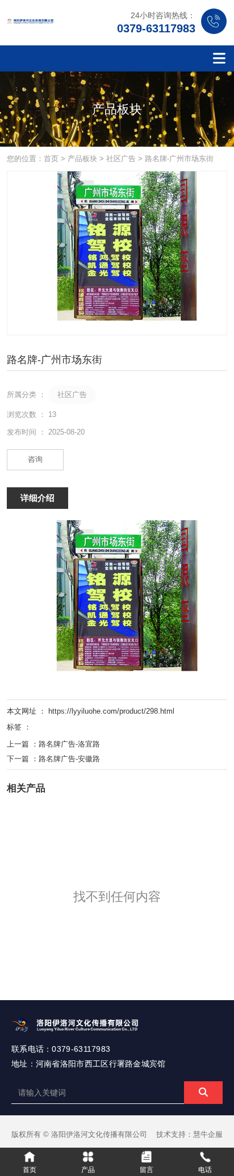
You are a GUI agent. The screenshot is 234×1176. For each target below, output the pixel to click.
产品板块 (82, 158)
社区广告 (121, 158)
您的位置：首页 (34, 158)
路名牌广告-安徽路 (69, 759)
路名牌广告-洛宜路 (69, 744)
